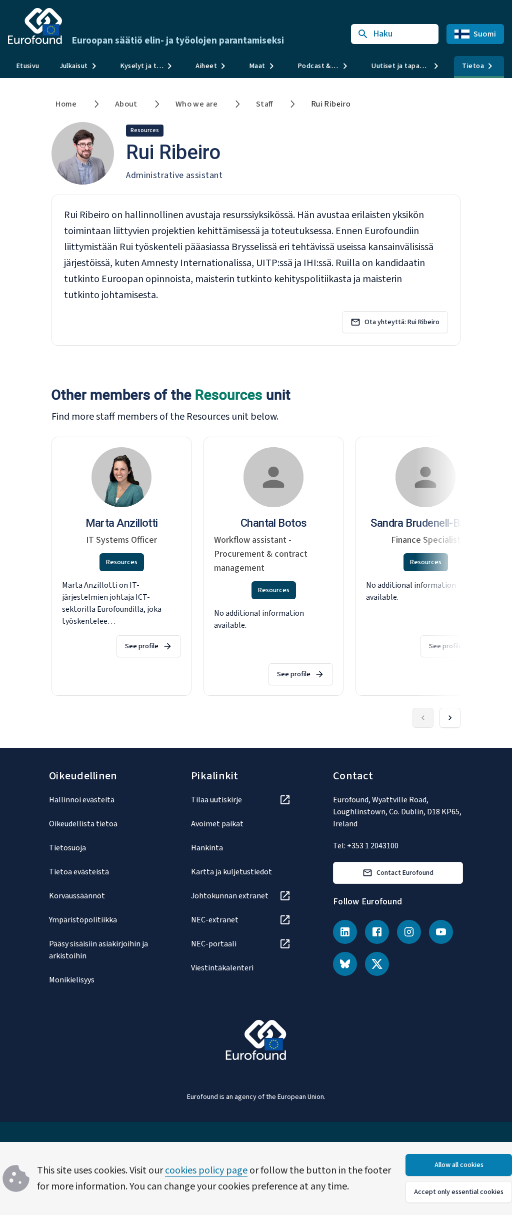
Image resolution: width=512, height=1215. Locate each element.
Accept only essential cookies (459, 1192)
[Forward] (450, 718)
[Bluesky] (345, 964)
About (126, 104)
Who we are (197, 104)
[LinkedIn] (345, 932)
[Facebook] (377, 932)
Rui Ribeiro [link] (330, 104)
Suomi (485, 34)
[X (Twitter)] (377, 964)
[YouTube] (441, 932)
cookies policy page (206, 1170)
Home (66, 104)
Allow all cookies (459, 1165)
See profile (141, 646)
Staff (264, 104)
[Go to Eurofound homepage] (35, 26)
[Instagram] (409, 932)
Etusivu (28, 66)
